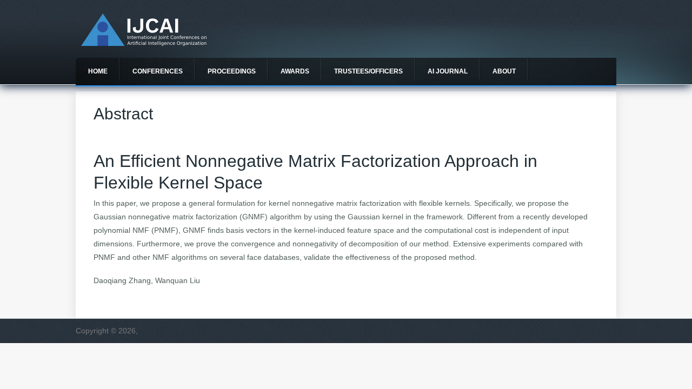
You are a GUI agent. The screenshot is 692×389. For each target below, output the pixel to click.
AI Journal (448, 71)
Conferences (157, 71)
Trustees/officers (368, 71)
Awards (295, 71)
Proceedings (232, 71)
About (504, 71)
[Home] (144, 43)
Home (98, 71)
